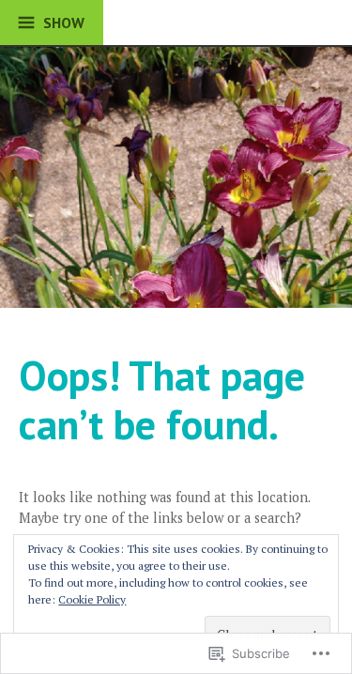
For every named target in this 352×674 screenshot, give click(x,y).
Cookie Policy (92, 599)
